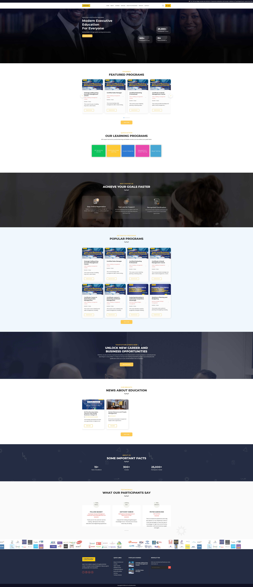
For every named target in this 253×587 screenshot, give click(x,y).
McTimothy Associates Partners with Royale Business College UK (91, 413)
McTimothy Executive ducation (92, 417)
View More (126, 122)
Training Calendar (118, 575)
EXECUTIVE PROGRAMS (132, 5)
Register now (89, 110)
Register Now (126, 364)
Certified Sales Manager (140, 571)
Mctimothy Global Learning (118, 572)
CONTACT (146, 5)
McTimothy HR (112, 416)
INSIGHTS (141, 5)
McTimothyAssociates (130, 585)
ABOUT (112, 5)
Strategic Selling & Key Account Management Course (142, 564)
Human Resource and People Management (117, 412)
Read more (88, 425)
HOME (107, 5)
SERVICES (123, 5)
